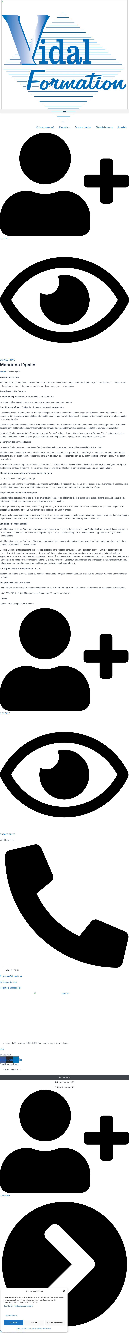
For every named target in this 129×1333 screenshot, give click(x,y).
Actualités (122, 127)
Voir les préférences (55, 1322)
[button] (63, 1291)
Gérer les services (11, 1315)
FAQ (2, 1049)
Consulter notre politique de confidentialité (18, 1306)
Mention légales (64, 1077)
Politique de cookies (24, 1328)
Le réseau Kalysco (8, 982)
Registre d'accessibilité (10, 988)
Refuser (34, 1322)
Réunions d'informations (11, 976)
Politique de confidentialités (41, 1328)
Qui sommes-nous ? (45, 127)
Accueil (3, 372)
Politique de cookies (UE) (64, 1082)
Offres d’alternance (104, 127)
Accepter (13, 1322)
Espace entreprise (82, 127)
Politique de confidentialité (64, 1087)
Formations (64, 127)
